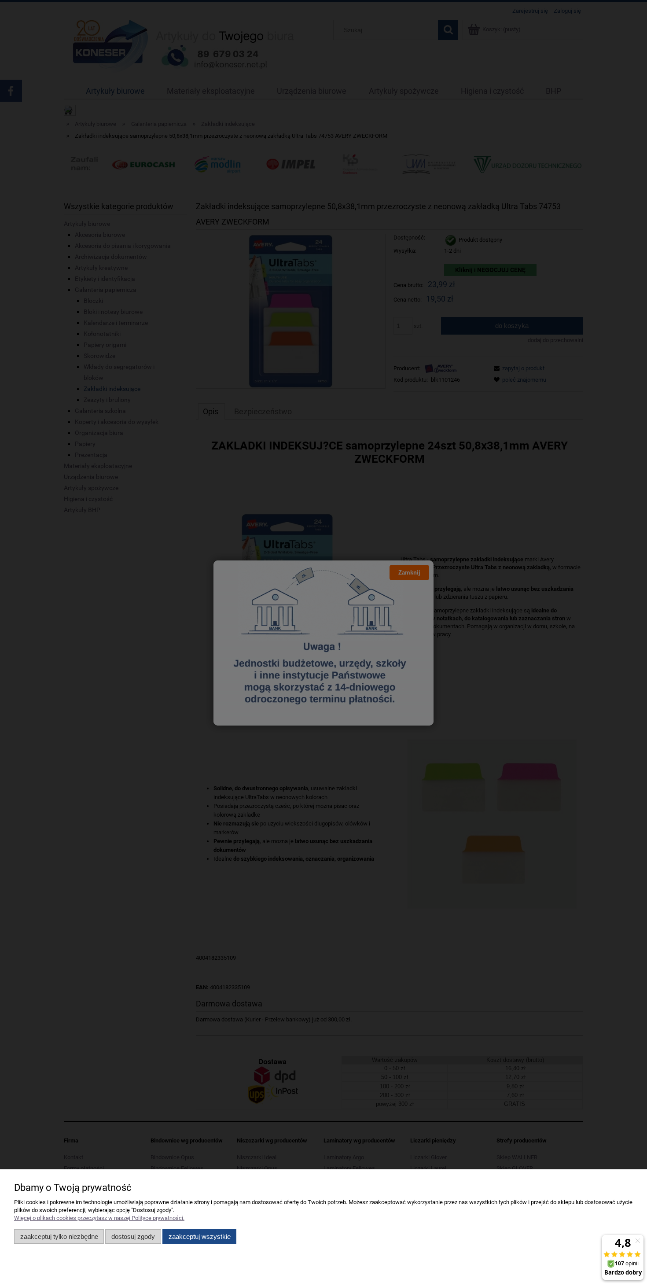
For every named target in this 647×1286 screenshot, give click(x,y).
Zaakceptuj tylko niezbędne (59, 1236)
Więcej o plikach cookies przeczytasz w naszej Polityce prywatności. (99, 1218)
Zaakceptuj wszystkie (200, 1236)
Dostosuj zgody (133, 1236)
